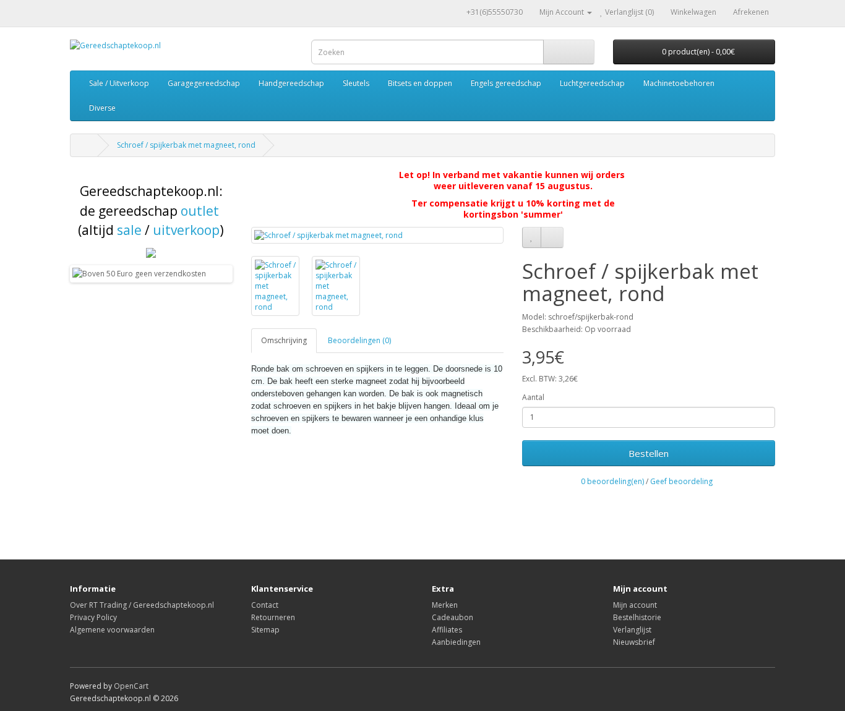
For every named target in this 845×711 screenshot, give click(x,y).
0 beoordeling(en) (612, 481)
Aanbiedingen (456, 642)
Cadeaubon (452, 617)
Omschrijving (284, 340)
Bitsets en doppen (420, 83)
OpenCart (131, 686)
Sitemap (265, 629)
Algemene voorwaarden (112, 629)
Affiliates (447, 629)
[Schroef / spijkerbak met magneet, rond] (377, 235)
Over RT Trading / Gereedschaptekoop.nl (142, 605)
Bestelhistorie (637, 617)
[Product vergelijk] (552, 237)
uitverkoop (186, 230)
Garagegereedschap (204, 83)
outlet (200, 210)
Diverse (102, 108)
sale (129, 230)
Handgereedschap (291, 83)
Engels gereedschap (506, 83)
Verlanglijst (632, 629)
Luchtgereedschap (592, 83)
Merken (445, 605)
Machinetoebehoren (678, 83)
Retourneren (273, 617)
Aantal (533, 397)
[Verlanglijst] (531, 237)
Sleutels (356, 83)
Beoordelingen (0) (359, 340)
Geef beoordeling (681, 481)
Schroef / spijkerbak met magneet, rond (186, 145)
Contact (264, 605)
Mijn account (635, 605)
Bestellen (648, 453)
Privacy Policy (93, 617)
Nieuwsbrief (634, 642)
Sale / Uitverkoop (119, 83)
